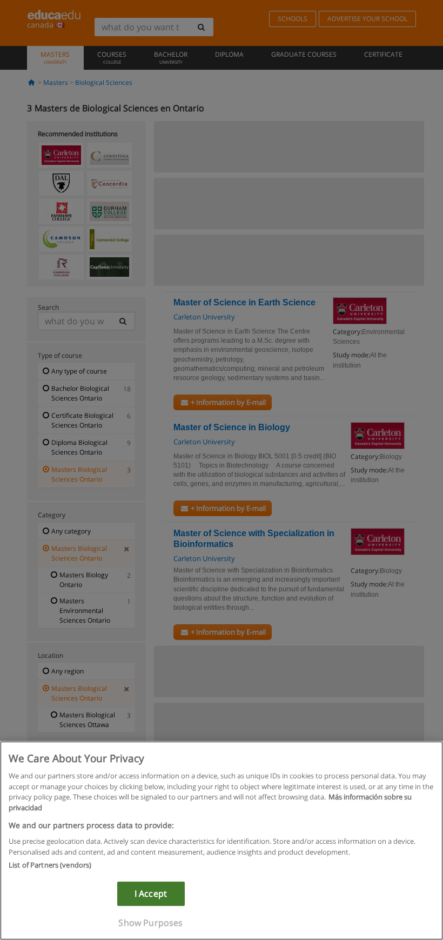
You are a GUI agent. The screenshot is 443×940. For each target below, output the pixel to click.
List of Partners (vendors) (50, 865)
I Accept (151, 893)
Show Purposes (150, 923)
